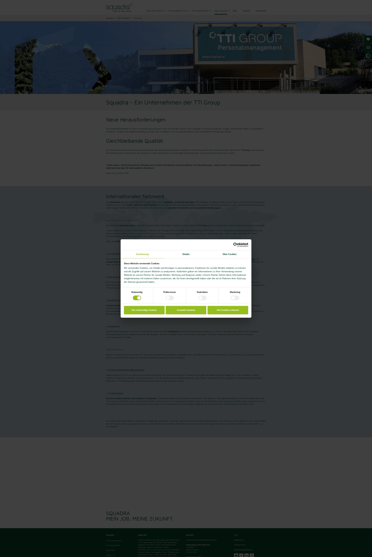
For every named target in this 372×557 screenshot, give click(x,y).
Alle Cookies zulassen (228, 310)
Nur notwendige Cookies (144, 310)
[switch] (170, 298)
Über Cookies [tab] (230, 254)
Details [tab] (186, 254)
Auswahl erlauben (186, 310)
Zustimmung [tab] (142, 254)
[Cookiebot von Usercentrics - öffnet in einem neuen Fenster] (235, 245)
